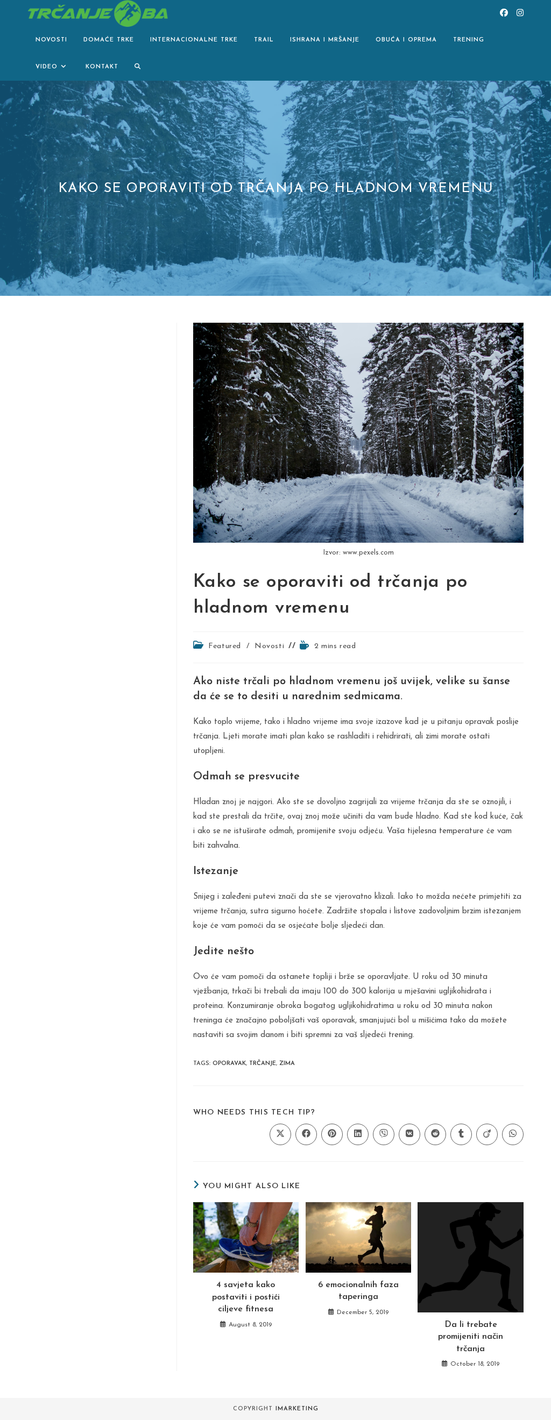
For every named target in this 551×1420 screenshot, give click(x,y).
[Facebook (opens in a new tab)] (504, 13)
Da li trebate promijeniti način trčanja (470, 1336)
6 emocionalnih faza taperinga (358, 1291)
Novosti (269, 646)
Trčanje (262, 1064)
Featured (224, 646)
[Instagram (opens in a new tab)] (520, 13)
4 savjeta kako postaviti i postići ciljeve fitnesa (246, 1297)
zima (287, 1064)
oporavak (229, 1064)
